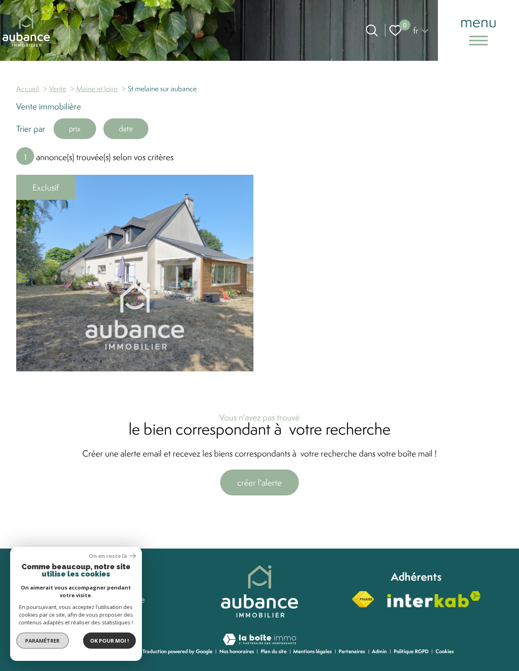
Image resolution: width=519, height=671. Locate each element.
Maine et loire (97, 88)
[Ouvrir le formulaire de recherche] (371, 30)
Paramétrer (43, 640)
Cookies (444, 651)
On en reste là (108, 556)
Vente (57, 88)
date (126, 128)
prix (75, 128)
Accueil (27, 88)
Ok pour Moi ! (109, 640)
